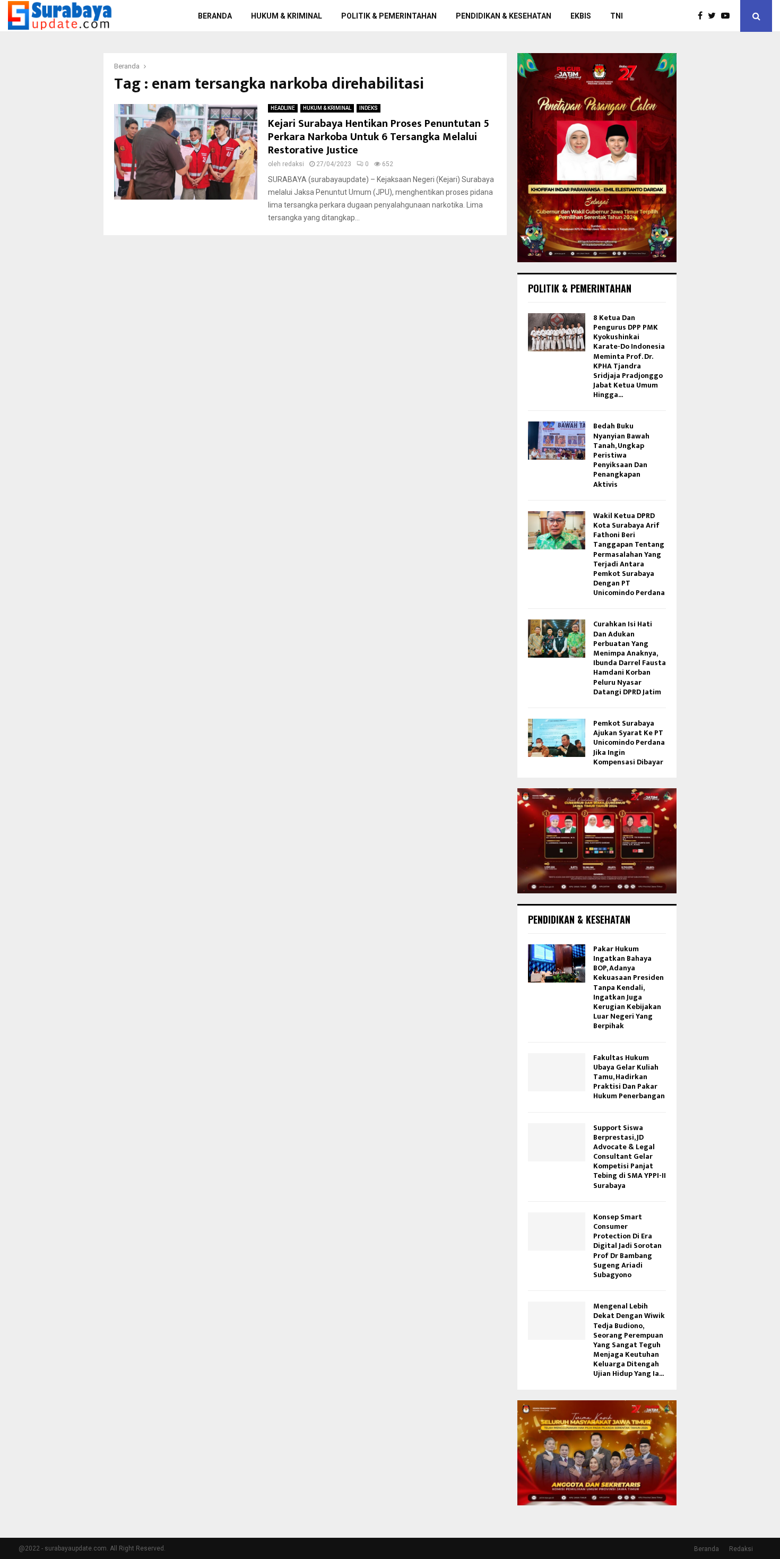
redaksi (293, 164)
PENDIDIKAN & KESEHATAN (503, 16)
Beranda (706, 1549)
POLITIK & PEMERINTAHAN (389, 16)
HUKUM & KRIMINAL (286, 16)
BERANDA (215, 16)
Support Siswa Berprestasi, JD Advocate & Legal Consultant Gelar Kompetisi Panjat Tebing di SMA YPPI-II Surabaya (629, 1157)
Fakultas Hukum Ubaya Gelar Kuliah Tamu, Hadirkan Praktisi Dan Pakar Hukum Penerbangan (629, 1077)
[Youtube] (728, 16)
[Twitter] (714, 16)
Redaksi (741, 1549)
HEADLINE (283, 108)
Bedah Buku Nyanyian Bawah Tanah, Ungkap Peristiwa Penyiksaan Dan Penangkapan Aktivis (621, 455)
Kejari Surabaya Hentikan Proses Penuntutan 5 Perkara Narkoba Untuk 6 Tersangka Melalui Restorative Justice (378, 137)
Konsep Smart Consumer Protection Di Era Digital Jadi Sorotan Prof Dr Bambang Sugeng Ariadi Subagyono (627, 1246)
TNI (616, 16)
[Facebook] (703, 16)
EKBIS (580, 16)
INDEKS (368, 108)
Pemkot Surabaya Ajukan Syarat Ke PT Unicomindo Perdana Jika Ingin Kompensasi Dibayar (629, 742)
